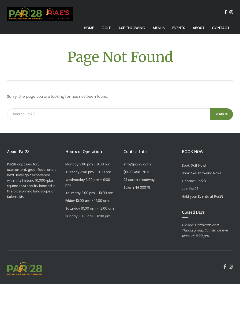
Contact (220, 27)
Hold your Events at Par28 (202, 196)
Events (178, 27)
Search (221, 114)
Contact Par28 (194, 181)
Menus (159, 27)
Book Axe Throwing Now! (201, 173)
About (198, 27)
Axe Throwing (131, 27)
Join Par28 (190, 188)
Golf (106, 27)
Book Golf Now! (194, 165)
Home (89, 27)
